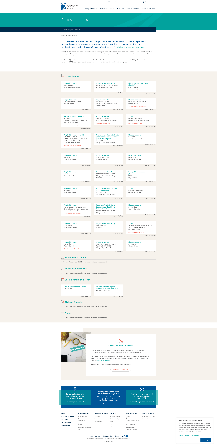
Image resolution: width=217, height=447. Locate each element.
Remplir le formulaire (119, 369)
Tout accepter (206, 440)
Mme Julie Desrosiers (104, 360)
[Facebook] (125, 436)
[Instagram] (127, 436)
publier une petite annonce (130, 47)
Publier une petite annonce (71, 30)
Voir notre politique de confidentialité (189, 435)
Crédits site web (108, 441)
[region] (195, 431)
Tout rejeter (195, 440)
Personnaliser (184, 440)
